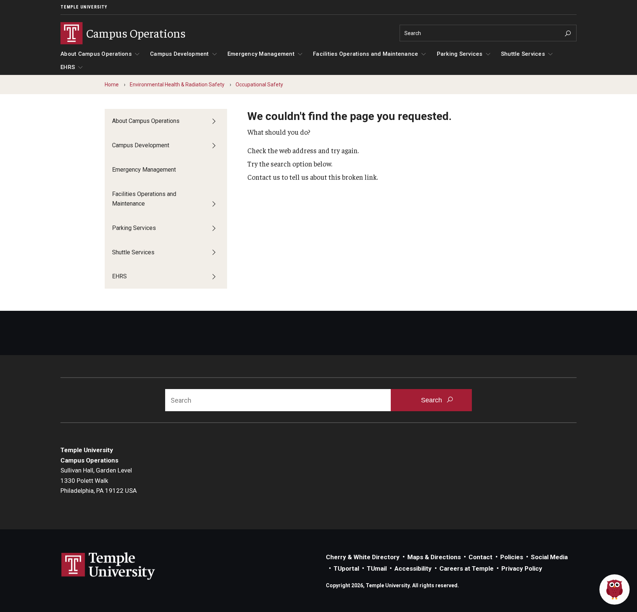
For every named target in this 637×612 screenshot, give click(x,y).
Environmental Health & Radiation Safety (177, 84)
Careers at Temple (466, 568)
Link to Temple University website (108, 566)
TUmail (377, 568)
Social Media (549, 557)
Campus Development (179, 54)
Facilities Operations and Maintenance (365, 54)
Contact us (263, 176)
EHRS (67, 67)
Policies (511, 557)
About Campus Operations (96, 54)
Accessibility (413, 568)
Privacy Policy (521, 568)
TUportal (346, 568)
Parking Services (460, 54)
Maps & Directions (434, 557)
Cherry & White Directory (363, 557)
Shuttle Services (523, 54)
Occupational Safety (259, 84)
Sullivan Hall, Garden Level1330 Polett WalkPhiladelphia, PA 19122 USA (98, 480)
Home (112, 84)
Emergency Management (261, 54)
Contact (480, 557)
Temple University (83, 7)
